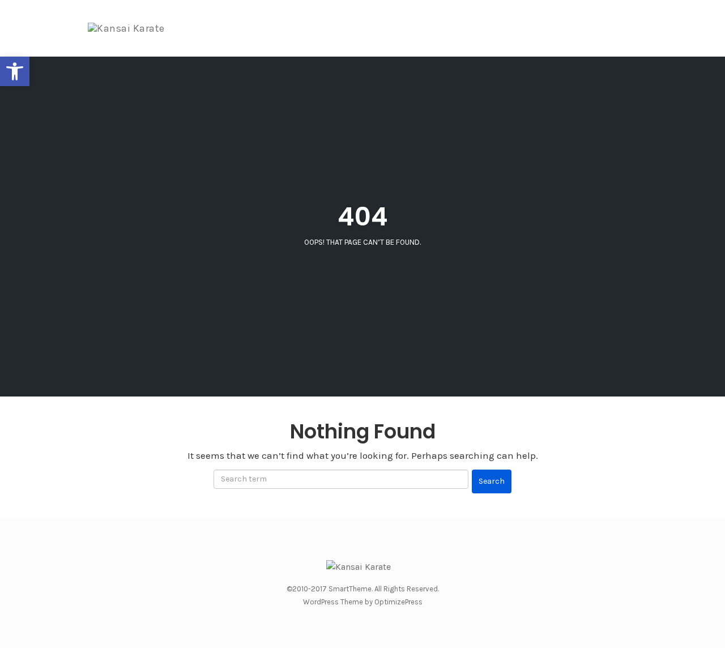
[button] (14, 71)
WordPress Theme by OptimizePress (363, 602)
